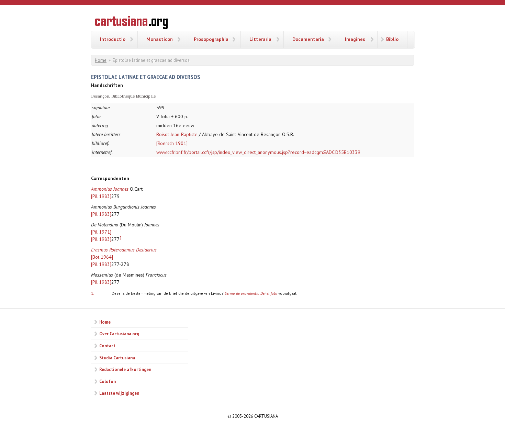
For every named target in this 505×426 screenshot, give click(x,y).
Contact (107, 345)
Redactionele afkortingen (125, 369)
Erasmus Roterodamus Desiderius (124, 250)
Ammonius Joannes (109, 189)
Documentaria (308, 39)
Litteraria (260, 39)
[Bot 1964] (102, 257)
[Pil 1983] (101, 196)
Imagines (355, 39)
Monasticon (159, 39)
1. (92, 293)
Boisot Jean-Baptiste (177, 134)
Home (100, 60)
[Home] (131, 23)
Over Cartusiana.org (119, 333)
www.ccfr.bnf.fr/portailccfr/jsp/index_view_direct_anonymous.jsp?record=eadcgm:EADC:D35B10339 (258, 152)
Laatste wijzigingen (119, 393)
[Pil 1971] (101, 232)
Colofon (107, 381)
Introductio (112, 39)
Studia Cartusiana (117, 357)
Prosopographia (211, 39)
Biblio (392, 39)
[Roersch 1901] (172, 143)
